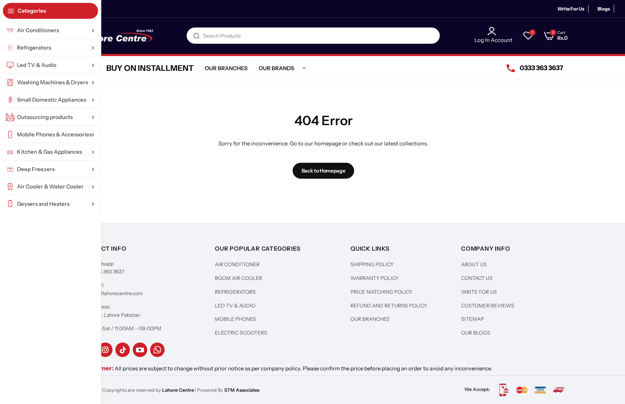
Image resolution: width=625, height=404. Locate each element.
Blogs (604, 9)
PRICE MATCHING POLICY (381, 292)
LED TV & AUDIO (235, 305)
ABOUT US (474, 264)
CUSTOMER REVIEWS (487, 305)
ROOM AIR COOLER (238, 278)
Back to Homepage (323, 170)
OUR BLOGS (475, 332)
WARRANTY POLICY (374, 278)
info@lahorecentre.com (116, 293)
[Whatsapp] (157, 350)
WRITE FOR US (479, 292)
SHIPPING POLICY (372, 264)
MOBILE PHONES (235, 319)
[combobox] (313, 35)
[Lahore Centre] (117, 35)
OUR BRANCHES (370, 319)
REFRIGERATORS (235, 292)
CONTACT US (477, 278)
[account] (494, 31)
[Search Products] (196, 35)
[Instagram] (105, 350)
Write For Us (570, 9)
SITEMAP (472, 319)
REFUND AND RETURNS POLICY (388, 305)
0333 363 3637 (107, 271)
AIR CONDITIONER (237, 264)
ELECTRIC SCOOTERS (241, 332)
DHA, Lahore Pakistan (115, 315)
